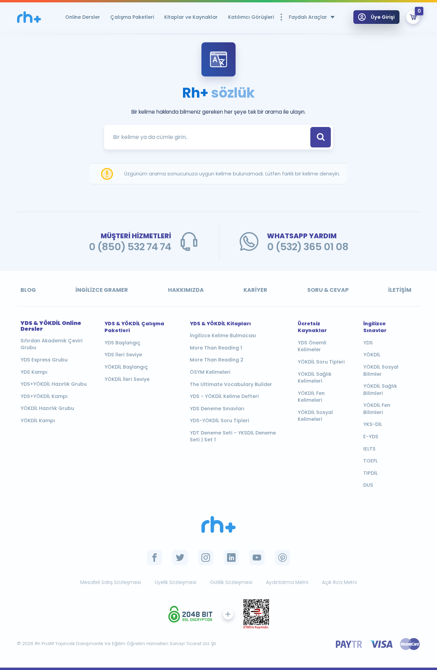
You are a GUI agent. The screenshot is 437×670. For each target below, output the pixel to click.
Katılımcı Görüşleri (251, 17)
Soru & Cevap (328, 290)
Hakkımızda (186, 290)
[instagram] (205, 557)
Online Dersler (82, 17)
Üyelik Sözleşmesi (175, 582)
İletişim (399, 290)
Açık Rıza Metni (339, 582)
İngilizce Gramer (101, 290)
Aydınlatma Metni (287, 582)
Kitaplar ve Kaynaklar (191, 17)
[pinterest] (282, 557)
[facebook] (154, 557)
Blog (28, 290)
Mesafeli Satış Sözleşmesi (110, 582)
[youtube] (257, 557)
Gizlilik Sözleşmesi (231, 582)
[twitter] (180, 557)
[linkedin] (231, 557)
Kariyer (255, 290)
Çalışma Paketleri (132, 17)
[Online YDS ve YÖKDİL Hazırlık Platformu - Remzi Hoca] (29, 17)
